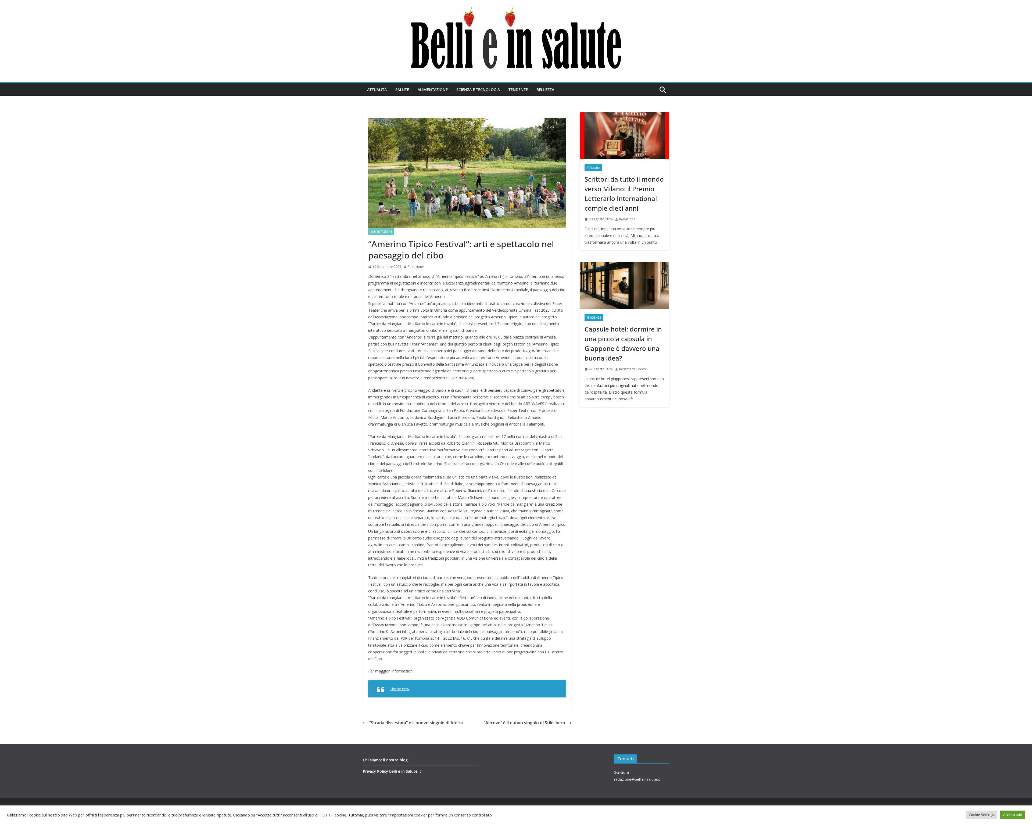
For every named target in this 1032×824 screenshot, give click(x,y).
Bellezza (545, 89)
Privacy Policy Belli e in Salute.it (392, 771)
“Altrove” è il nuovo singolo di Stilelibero (524, 723)
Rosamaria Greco (632, 369)
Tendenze (518, 89)
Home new (399, 688)
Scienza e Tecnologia (478, 89)
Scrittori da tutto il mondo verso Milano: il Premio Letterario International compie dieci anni (624, 194)
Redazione (416, 266)
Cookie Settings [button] (981, 814)
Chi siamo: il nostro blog (385, 759)
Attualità (377, 89)
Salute (402, 89)
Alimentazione (433, 89)
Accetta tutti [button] (1012, 814)
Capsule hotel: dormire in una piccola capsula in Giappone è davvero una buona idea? (623, 343)
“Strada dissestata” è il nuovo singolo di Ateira (416, 723)
